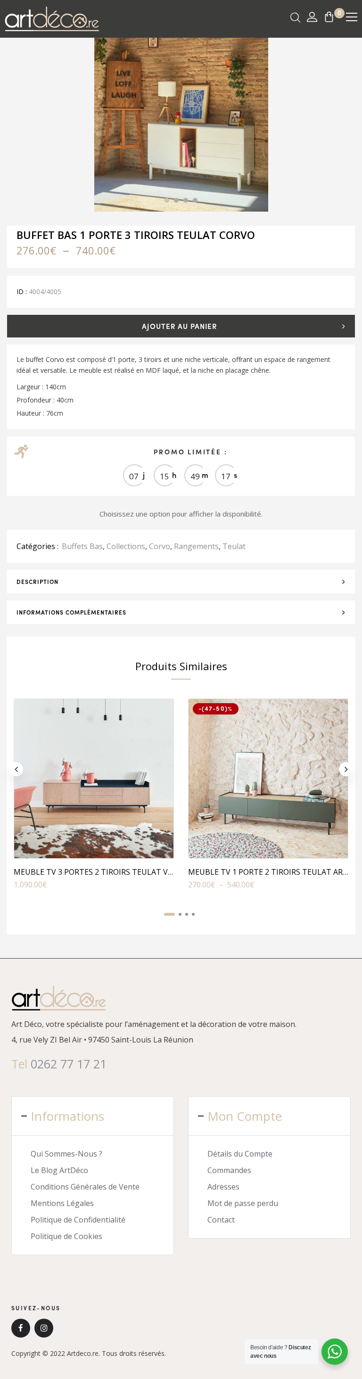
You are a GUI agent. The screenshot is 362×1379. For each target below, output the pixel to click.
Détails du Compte (239, 1154)
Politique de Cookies (66, 1236)
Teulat (234, 546)
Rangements (196, 546)
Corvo (159, 546)
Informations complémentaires (71, 612)
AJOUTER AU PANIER (179, 326)
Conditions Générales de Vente (85, 1187)
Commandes (229, 1170)
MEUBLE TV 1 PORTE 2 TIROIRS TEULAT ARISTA (273, 872)
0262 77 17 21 (69, 1063)
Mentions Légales (62, 1203)
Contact (221, 1220)
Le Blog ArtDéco (59, 1170)
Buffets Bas (82, 546)
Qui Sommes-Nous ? (66, 1154)
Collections (126, 546)
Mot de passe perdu (242, 1203)
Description (37, 581)
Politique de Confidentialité (78, 1220)
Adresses (223, 1187)
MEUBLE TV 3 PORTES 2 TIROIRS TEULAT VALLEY (101, 872)
